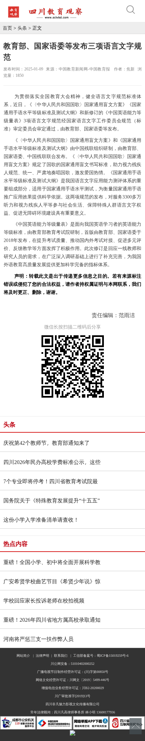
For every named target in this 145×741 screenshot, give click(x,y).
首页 (7, 28)
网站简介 (23, 655)
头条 (22, 28)
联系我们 (60, 655)
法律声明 (42, 655)
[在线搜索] (132, 9)
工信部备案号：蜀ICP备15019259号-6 (100, 655)
